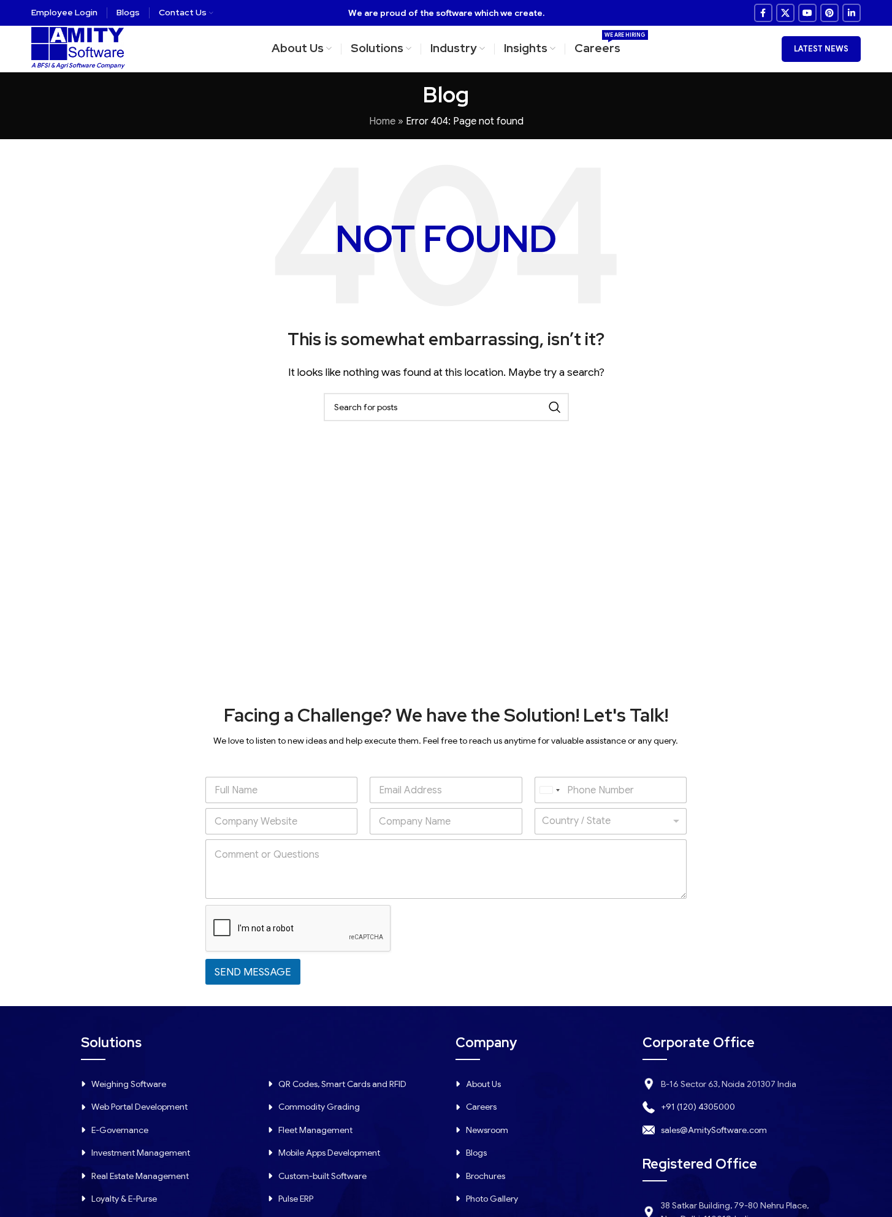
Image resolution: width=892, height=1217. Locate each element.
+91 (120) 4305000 (698, 1106)
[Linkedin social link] (851, 13)
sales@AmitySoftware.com (714, 1129)
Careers (481, 1106)
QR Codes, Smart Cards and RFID (342, 1083)
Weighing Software (128, 1083)
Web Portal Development (139, 1106)
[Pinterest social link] (829, 13)
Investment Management (140, 1152)
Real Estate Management (140, 1175)
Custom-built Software (322, 1175)
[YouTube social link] (807, 13)
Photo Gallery (492, 1198)
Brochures (485, 1175)
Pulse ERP (295, 1198)
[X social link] (785, 13)
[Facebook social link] (763, 13)
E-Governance (119, 1129)
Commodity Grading (319, 1106)
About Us (483, 1083)
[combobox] (549, 790)
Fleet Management (315, 1129)
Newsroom (487, 1129)
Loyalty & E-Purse (124, 1198)
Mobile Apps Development (329, 1152)
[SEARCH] (555, 407)
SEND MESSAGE (253, 972)
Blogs (476, 1152)
